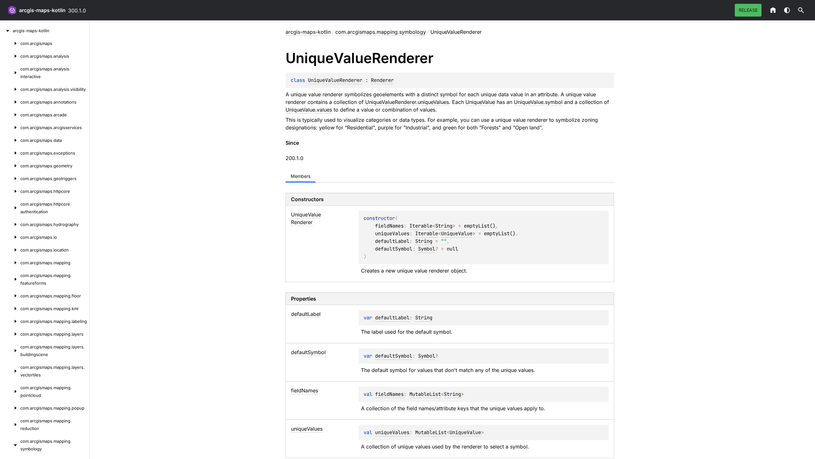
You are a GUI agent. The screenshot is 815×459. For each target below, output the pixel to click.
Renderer (382, 80)
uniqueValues (392, 432)
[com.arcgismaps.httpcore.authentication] (10, 208)
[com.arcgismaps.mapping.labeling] (10, 321)
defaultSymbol (393, 356)
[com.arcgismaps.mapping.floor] (10, 295)
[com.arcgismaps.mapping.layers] (10, 334)
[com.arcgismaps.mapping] (10, 262)
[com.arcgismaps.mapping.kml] (10, 308)
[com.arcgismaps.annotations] (10, 102)
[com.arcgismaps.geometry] (10, 165)
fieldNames (389, 394)
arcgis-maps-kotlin (42, 10)
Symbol (426, 248)
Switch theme (787, 10)
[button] (801, 10)
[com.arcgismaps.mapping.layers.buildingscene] (10, 350)
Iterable (420, 225)
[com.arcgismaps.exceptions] (10, 153)
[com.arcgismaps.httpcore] (10, 191)
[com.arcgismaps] (10, 43)
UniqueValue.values (309, 109)
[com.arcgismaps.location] (10, 250)
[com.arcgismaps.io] (10, 237)
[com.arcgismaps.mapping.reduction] (10, 424)
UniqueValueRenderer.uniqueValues (407, 102)
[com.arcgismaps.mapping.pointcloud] (10, 391)
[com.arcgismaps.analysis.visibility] (10, 89)
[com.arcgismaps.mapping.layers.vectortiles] (10, 371)
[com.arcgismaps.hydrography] (10, 224)
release (748, 10)
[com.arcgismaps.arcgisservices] (10, 127)
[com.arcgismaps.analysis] (10, 56)
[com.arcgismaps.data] (10, 140)
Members (300, 176)
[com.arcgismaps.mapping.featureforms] (10, 279)
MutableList (425, 394)
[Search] (801, 10)
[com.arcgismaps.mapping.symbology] (10, 445)
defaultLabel (392, 317)
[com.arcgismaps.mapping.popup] (10, 408)
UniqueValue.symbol (538, 102)
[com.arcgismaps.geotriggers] (10, 178)
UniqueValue (480, 102)
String (443, 225)
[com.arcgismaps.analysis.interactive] (10, 72)
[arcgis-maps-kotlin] (6, 30)
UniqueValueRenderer (335, 80)
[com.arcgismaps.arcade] (10, 114)
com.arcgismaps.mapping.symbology (380, 32)
